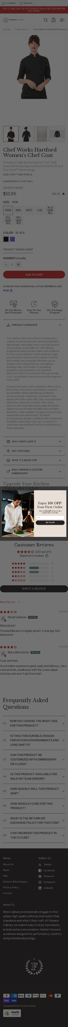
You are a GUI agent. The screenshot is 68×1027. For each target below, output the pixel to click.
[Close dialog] (64, 492)
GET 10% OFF (50, 522)
